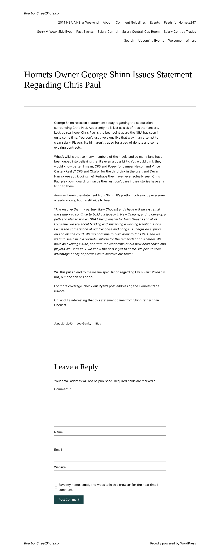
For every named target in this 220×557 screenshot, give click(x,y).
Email (58, 449)
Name (58, 432)
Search (129, 40)
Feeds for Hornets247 (180, 22)
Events (155, 22)
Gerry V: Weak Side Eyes (54, 31)
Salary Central (108, 31)
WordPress (188, 543)
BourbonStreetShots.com (43, 13)
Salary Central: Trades (180, 31)
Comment (62, 389)
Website (60, 467)
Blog (98, 323)
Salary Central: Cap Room (141, 31)
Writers (191, 40)
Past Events (85, 31)
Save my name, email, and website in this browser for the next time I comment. (108, 487)
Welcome (175, 40)
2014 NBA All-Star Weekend (78, 22)
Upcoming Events (151, 40)
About (107, 22)
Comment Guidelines (131, 22)
